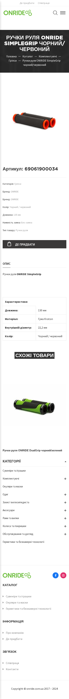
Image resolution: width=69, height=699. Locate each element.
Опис (6, 264)
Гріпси (13, 60)
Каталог (27, 56)
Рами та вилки (11, 518)
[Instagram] (63, 575)
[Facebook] (56, 575)
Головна (11, 56)
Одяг (5, 494)
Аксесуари (9, 510)
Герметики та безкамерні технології (23, 542)
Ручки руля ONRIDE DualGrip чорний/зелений (32, 450)
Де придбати (27, 3)
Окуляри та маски (13, 486)
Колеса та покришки (14, 526)
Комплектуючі (48, 56)
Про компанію (15, 632)
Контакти (12, 669)
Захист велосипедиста (16, 502)
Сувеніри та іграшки (14, 470)
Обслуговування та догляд (18, 534)
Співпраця (44, 3)
